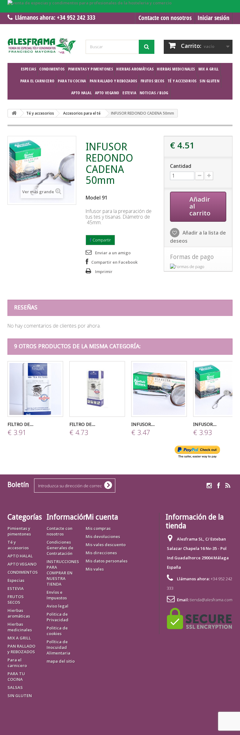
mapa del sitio (61, 661)
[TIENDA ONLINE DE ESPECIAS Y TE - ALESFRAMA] (42, 46)
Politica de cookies (57, 630)
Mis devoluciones (103, 536)
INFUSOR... (143, 424)
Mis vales (95, 569)
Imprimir (103, 271)
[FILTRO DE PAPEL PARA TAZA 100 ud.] (97, 389)
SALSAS (15, 687)
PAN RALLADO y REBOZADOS (113, 81)
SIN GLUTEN (209, 81)
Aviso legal (57, 606)
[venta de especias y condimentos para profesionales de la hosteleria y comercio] (120, 6)
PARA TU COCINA (72, 81)
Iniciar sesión (213, 17)
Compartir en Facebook (114, 262)
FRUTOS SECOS (152, 81)
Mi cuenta (102, 517)
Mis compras (98, 528)
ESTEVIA (129, 93)
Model (93, 197)
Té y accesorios (182, 81)
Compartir (101, 240)
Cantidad (180, 166)
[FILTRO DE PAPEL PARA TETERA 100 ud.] (35, 389)
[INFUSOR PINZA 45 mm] (159, 389)
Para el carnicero (37, 81)
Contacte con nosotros (165, 17)
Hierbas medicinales (176, 69)
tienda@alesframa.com (211, 600)
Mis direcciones (101, 553)
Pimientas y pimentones (90, 69)
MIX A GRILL (208, 69)
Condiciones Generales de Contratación (60, 547)
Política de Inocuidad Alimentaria (58, 647)
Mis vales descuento (106, 544)
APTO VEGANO (107, 93)
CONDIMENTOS (51, 69)
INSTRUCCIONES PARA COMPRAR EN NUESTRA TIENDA (63, 573)
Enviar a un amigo (113, 253)
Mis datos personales (107, 561)
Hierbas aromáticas (134, 69)
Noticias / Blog (154, 93)
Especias (28, 69)
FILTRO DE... (20, 424)
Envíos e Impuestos (57, 595)
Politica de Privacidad (57, 617)
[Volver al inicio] (14, 113)
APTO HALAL (81, 93)
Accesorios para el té (82, 113)
